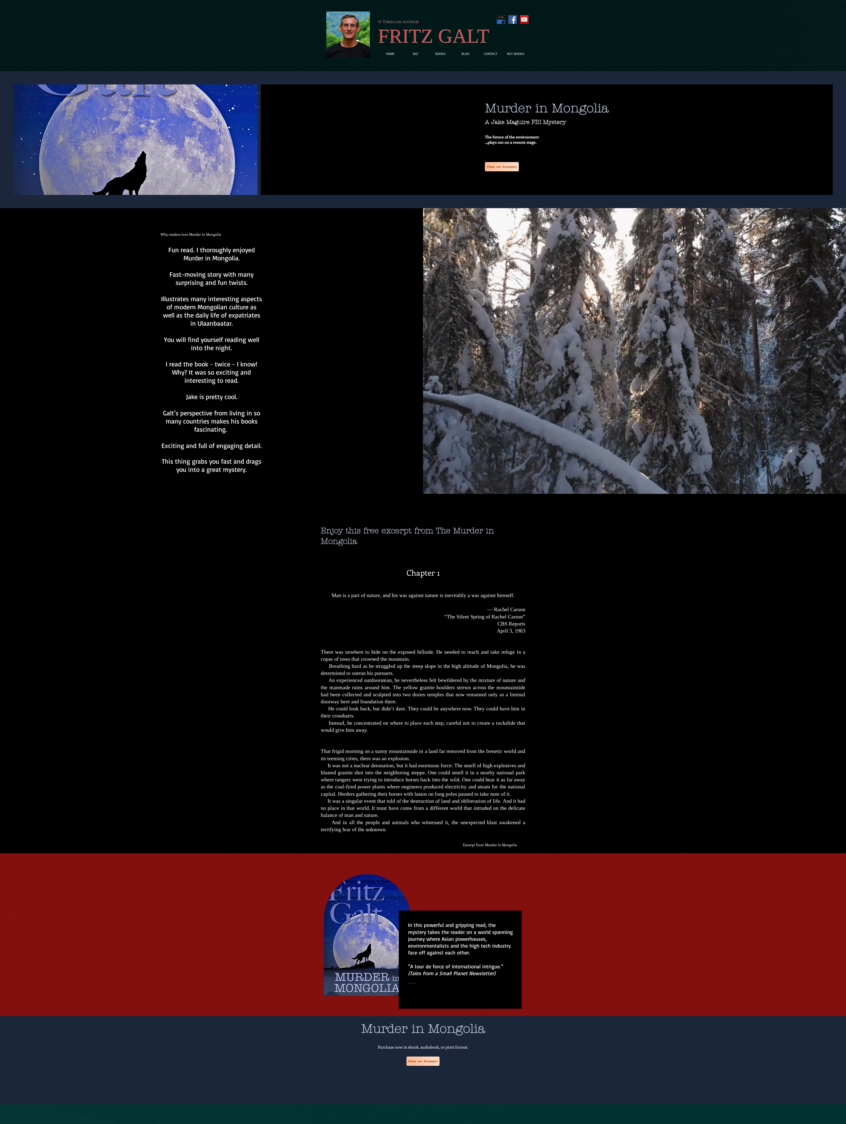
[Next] (838, 935)
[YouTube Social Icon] (524, 19)
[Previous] (7, 935)
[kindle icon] (501, 19)
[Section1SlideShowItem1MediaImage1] (423, 1005)
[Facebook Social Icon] (512, 19)
